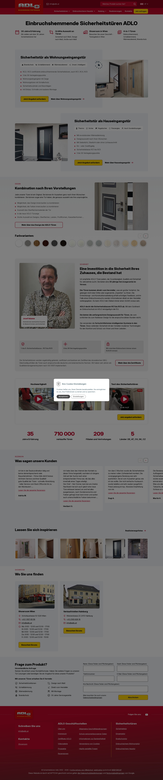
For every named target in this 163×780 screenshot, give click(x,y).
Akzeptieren (63, 396)
